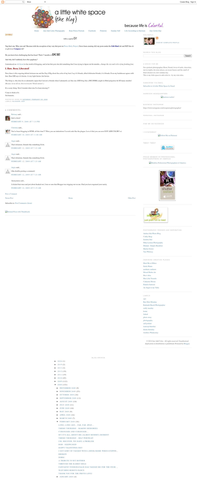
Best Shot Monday (150, 302)
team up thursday (149, 326)
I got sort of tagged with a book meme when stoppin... (88, 451)
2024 (60, 361)
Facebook (92, 31)
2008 (60, 384)
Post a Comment (11, 194)
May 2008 (65, 411)
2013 (60, 368)
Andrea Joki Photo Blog (152, 233)
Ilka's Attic (147, 275)
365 (144, 299)
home (145, 311)
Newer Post (9, 198)
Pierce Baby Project (71, 46)
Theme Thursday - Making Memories (78, 428)
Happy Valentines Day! (71, 447)
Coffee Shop (147, 236)
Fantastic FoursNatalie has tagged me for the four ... (88, 467)
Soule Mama (147, 266)
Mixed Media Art (149, 272)
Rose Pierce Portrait (76, 31)
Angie (13, 141)
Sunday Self (115, 31)
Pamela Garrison (149, 284)
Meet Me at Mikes (150, 263)
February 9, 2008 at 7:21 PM (25, 121)
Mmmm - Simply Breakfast (153, 245)
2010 (60, 378)
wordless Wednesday (150, 332)
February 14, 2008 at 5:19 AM (26, 188)
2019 (60, 364)
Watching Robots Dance (71, 470)
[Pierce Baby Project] (167, 97)
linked (145, 314)
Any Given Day (155, 31)
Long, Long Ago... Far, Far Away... (76, 425)
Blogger (16, 101)
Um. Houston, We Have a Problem (76, 441)
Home (36, 31)
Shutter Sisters (148, 249)
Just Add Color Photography (54, 31)
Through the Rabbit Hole (72, 464)
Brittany (14, 114)
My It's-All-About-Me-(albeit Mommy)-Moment (84, 435)
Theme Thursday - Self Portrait (76, 438)
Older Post (131, 198)
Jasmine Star (147, 239)
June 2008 (65, 408)
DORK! (9, 34)
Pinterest (103, 31)
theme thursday (148, 329)
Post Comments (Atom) (23, 203)
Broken (63, 454)
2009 (60, 381)
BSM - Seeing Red (67, 444)
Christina (14, 127)
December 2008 (68, 388)
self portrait (147, 323)
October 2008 (67, 395)
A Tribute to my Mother (72, 460)
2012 (60, 371)
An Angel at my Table (151, 287)
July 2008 (65, 405)
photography (148, 320)
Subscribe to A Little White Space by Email (159, 86)
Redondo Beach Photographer (154, 305)
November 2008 (68, 391)
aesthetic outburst (149, 269)
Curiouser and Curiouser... (73, 431)
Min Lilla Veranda (150, 278)
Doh (23, 101)
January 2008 (67, 476)
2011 (60, 374)
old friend (20, 64)
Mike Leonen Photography (153, 242)
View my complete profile (167, 42)
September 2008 (68, 398)
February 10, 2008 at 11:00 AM (26, 134)
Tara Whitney (148, 251)
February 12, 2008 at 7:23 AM (26, 148)
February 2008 (68, 421)
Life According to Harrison (134, 31)
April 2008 (65, 415)
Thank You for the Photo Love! (75, 473)
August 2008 (66, 401)
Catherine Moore (149, 281)
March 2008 (66, 418)
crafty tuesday (148, 308)
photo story (147, 317)
